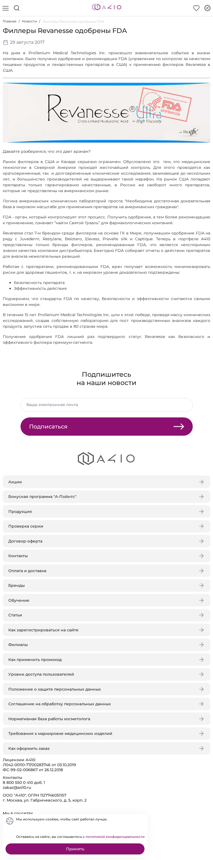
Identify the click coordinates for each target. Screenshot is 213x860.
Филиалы (18, 644)
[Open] (204, 79)
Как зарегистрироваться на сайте (43, 629)
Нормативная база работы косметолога (49, 718)
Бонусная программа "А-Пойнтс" (42, 496)
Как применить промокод (35, 659)
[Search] (16, 8)
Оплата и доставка (27, 570)
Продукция (20, 511)
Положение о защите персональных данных (54, 689)
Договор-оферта (25, 541)
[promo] (207, 8)
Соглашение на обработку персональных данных (59, 703)
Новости (29, 21)
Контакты (18, 555)
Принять (75, 848)
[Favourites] (196, 8)
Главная (9, 21)
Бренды (16, 585)
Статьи (15, 615)
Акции (15, 481)
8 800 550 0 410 (18, 782)
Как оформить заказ (29, 748)
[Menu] (5, 8)
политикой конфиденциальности (115, 837)
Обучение (18, 600)
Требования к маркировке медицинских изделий (60, 733)
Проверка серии (25, 526)
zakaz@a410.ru (17, 787)
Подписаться (48, 426)
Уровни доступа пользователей (41, 674)
